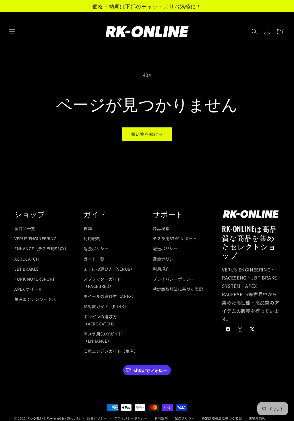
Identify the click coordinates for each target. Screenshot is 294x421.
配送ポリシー (165, 248)
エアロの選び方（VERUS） (109, 269)
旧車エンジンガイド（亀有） (111, 351)
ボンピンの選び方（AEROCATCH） (100, 320)
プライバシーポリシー (174, 279)
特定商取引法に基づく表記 (178, 289)
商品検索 (161, 228)
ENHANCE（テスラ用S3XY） (41, 248)
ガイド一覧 (94, 259)
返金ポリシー (96, 248)
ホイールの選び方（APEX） (110, 296)
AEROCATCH (26, 259)
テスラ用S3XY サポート (175, 238)
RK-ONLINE (37, 418)
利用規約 (92, 238)
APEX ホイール (28, 289)
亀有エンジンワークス (35, 299)
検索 (88, 228)
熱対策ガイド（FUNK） (106, 306)
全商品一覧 (24, 228)
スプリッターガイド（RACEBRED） (102, 282)
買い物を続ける (147, 134)
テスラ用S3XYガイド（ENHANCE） (103, 337)
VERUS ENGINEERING (35, 238)
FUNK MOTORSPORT (34, 279)
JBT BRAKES (26, 269)
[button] (12, 31)
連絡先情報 (257, 418)
